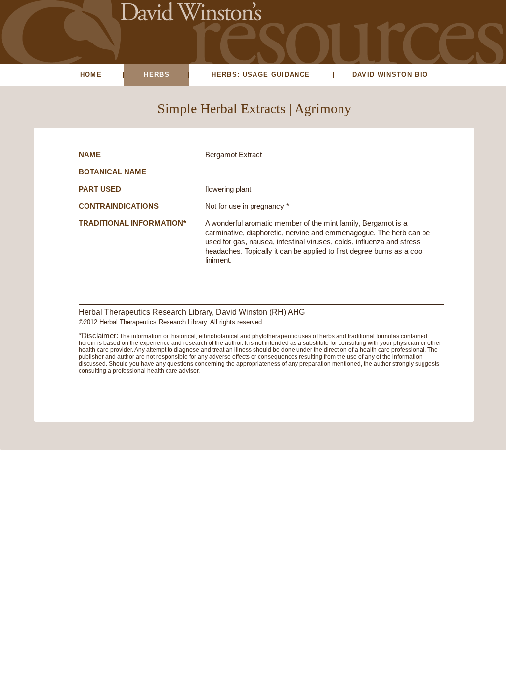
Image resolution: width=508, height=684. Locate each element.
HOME (91, 74)
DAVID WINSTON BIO (390, 74)
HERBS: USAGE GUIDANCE (261, 74)
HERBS (156, 74)
